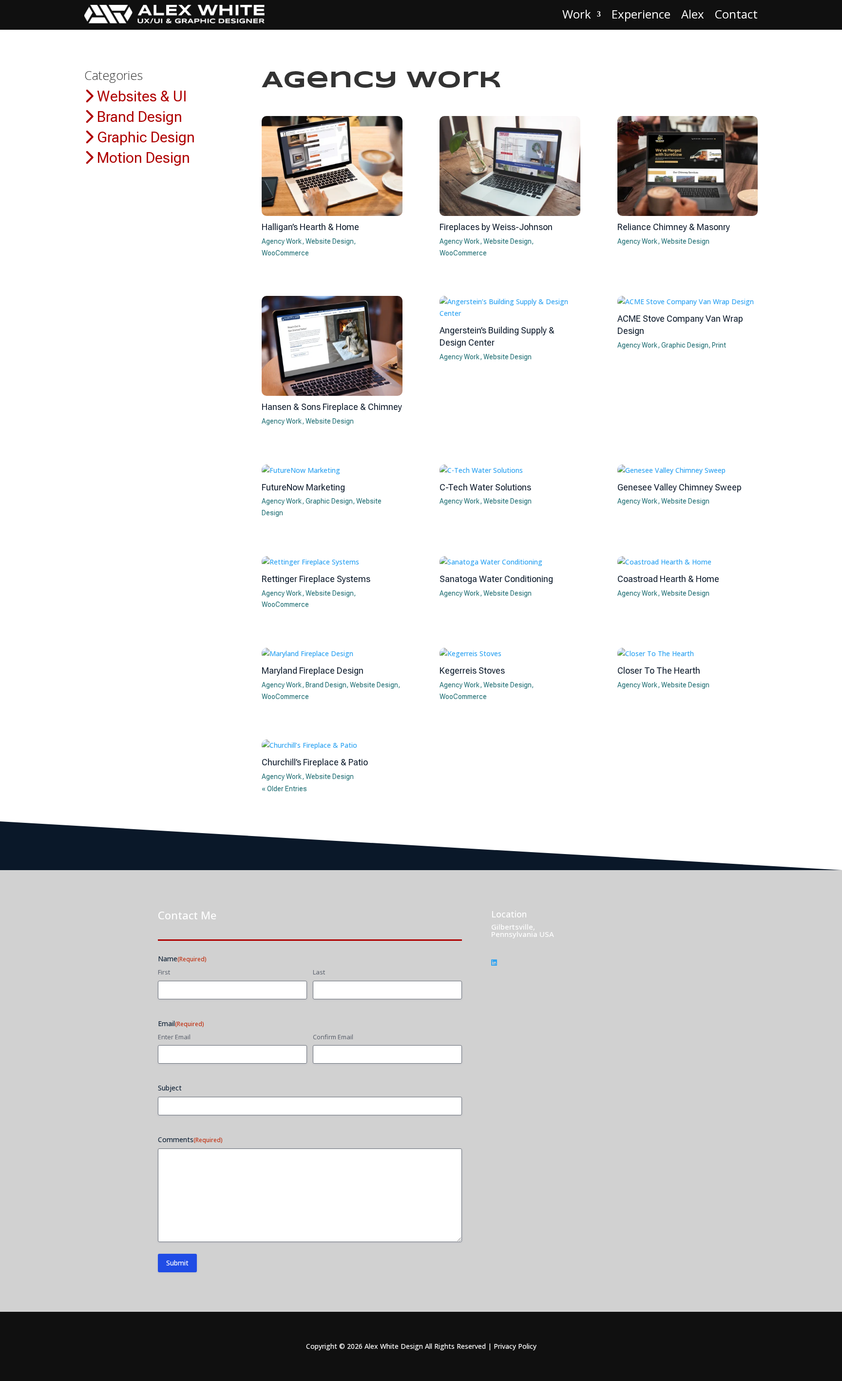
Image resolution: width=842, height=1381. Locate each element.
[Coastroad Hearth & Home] (687, 562)
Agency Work (282, 241)
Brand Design (138, 116)
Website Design (330, 241)
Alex (692, 14)
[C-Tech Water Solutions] (510, 470)
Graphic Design (144, 137)
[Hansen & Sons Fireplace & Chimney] (332, 346)
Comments (190, 1139)
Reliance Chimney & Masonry (673, 227)
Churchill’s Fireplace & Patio (315, 762)
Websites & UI (140, 96)
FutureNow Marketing (303, 487)
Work (576, 14)
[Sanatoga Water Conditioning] (510, 562)
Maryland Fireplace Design (313, 670)
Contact (736, 14)
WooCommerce (285, 253)
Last (319, 972)
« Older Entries (284, 789)
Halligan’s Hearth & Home (310, 227)
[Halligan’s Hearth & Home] (332, 166)
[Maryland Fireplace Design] (332, 654)
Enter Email (174, 1036)
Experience (641, 14)
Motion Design (142, 157)
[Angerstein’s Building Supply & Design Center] (510, 307)
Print (719, 345)
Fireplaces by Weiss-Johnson (496, 227)
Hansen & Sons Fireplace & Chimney (332, 407)
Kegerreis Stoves (472, 670)
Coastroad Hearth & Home (668, 579)
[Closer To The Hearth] (687, 654)
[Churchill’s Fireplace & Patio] (332, 745)
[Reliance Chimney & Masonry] (687, 166)
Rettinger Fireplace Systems (316, 579)
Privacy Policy (515, 1346)
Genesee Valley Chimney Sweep (679, 487)
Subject (170, 1087)
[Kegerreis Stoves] (510, 654)
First (164, 972)
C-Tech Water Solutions (485, 487)
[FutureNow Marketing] (332, 470)
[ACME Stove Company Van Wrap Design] (687, 302)
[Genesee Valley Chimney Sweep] (687, 470)
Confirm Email (333, 1036)
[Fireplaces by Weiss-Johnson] (510, 166)
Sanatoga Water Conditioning (496, 579)
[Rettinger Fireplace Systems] (332, 562)
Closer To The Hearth (658, 670)
